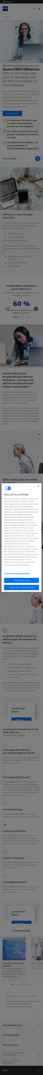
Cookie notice (10, 574)
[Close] (38, 485)
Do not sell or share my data (21, 587)
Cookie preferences (21, 580)
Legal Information (23, 574)
